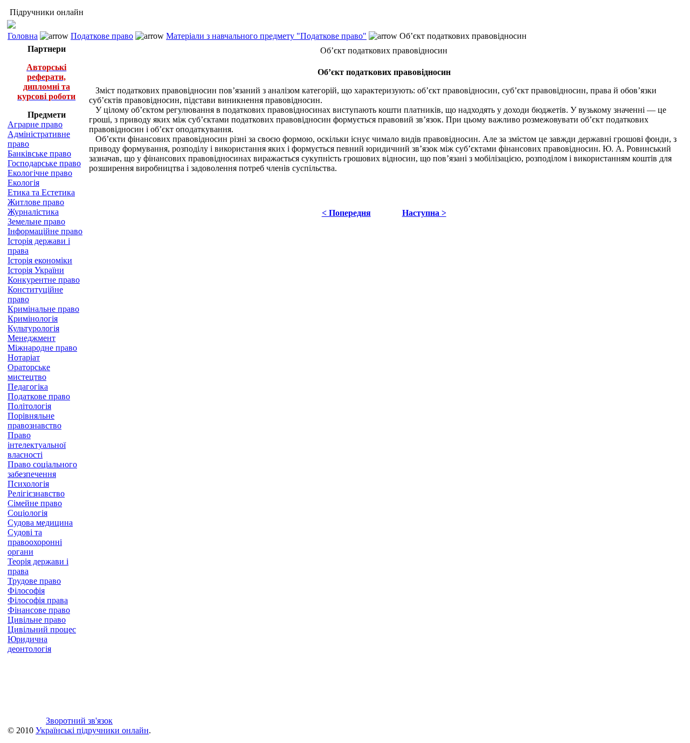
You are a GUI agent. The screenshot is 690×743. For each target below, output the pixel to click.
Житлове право (36, 202)
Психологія (28, 483)
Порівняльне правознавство (34, 420)
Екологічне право (40, 173)
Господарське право (44, 163)
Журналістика (33, 211)
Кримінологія (33, 318)
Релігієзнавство (36, 493)
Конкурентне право (44, 279)
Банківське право (39, 153)
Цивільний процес (42, 629)
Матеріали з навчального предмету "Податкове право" (266, 35)
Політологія (29, 406)
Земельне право (36, 221)
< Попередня (346, 212)
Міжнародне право (42, 347)
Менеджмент (32, 338)
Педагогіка (28, 386)
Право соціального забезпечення (42, 469)
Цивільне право (37, 619)
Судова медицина (40, 522)
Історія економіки (40, 260)
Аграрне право (35, 124)
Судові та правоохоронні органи (35, 542)
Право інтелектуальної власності (37, 445)
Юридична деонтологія (29, 644)
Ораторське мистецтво (29, 372)
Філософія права (38, 600)
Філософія (26, 590)
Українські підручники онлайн (92, 730)
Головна (23, 35)
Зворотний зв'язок (79, 720)
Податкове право (102, 35)
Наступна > (424, 212)
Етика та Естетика (41, 192)
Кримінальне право (43, 308)
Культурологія (33, 328)
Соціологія (27, 512)
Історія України (36, 270)
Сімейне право (35, 503)
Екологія (23, 182)
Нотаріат (24, 357)
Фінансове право (39, 610)
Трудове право (34, 580)
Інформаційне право (45, 231)
